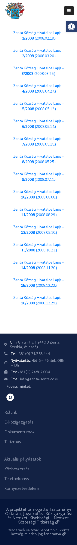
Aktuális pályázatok (22, 459)
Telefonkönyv (16, 478)
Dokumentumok (19, 431)
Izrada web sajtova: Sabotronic (32, 530)
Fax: (30, 372)
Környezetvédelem (21, 488)
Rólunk (10, 412)
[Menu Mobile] (69, 10)
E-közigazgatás (18, 422)
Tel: (30, 354)
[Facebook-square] (10, 397)
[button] (71, 26)
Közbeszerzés (16, 468)
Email (34, 379)
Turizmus (12, 441)
